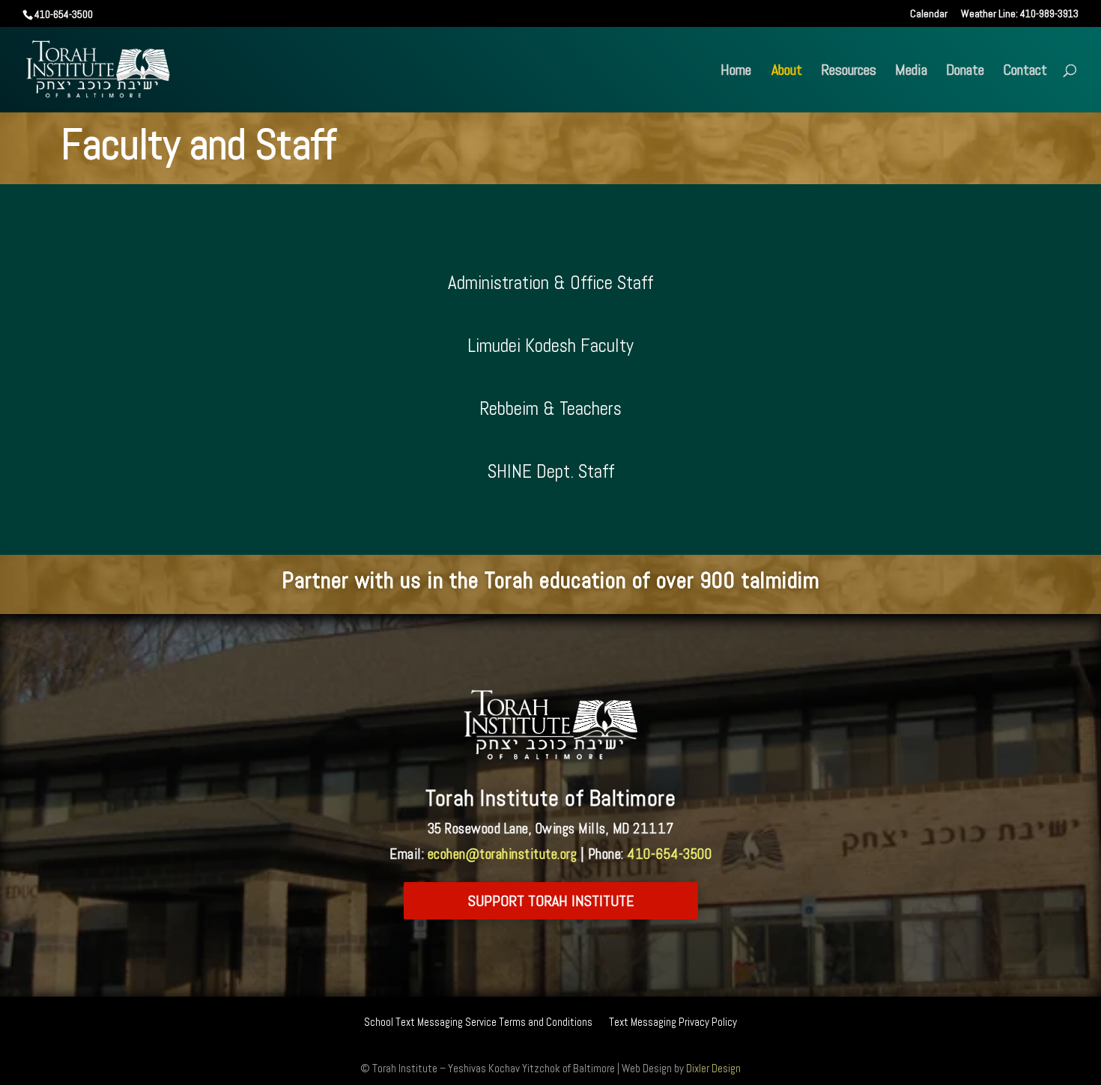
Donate (965, 71)
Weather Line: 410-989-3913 (1020, 14)
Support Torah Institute (551, 901)
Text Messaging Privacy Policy (673, 1023)
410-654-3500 (669, 854)
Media (911, 71)
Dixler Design (713, 1068)
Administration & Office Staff (550, 282)
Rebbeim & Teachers (550, 408)
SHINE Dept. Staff (551, 471)
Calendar (928, 14)
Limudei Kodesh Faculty (550, 345)
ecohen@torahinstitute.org (502, 854)
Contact (1025, 71)
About (786, 71)
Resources (848, 71)
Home (736, 71)
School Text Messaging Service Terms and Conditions (478, 1023)
